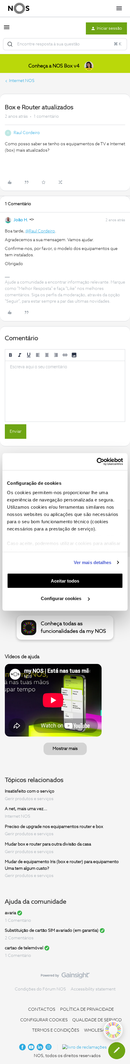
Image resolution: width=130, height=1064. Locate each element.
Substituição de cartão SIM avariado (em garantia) (52, 930)
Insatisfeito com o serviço (29, 791)
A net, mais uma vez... (26, 809)
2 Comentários (19, 938)
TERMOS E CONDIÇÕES (55, 1030)
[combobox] (65, 44)
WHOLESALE (97, 1030)
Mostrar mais (65, 749)
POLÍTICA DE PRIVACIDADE (87, 1009)
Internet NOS (21, 81)
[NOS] (18, 8)
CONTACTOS (41, 1009)
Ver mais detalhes (93, 562)
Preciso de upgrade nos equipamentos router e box (54, 826)
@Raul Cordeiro (40, 231)
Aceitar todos (65, 580)
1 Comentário (18, 920)
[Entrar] (10, 44)
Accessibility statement (93, 989)
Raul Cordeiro (27, 133)
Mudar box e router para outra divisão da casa (48, 844)
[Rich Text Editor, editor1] (65, 391)
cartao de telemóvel (24, 948)
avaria (10, 913)
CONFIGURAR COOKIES (44, 1020)
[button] (6, 30)
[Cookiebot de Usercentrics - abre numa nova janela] (96, 462)
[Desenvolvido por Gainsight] (65, 976)
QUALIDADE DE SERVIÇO (97, 1020)
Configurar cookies (62, 598)
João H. (21, 220)
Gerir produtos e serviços (29, 799)
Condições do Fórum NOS (40, 989)
